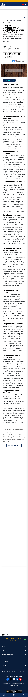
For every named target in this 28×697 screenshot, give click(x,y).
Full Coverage (12, 685)
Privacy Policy (16, 671)
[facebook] (5, 53)
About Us (4, 671)
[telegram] (14, 53)
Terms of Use (14, 673)
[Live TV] (23, 4)
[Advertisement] (15, 13)
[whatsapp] (19, 53)
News (16, 683)
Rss (23, 673)
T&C (8, 671)
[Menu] (25, 4)
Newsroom (11, 44)
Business (13, 683)
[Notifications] (20, 4)
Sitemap (20, 673)
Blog (14, 20)
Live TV (24, 683)
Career (17, 685)
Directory (20, 683)
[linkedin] (5, 57)
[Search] (14, 4)
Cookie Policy (23, 671)
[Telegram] (14, 679)
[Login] (17, 4)
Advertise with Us (7, 673)
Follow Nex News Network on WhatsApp (13, 639)
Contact (11, 671)
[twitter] (10, 53)
